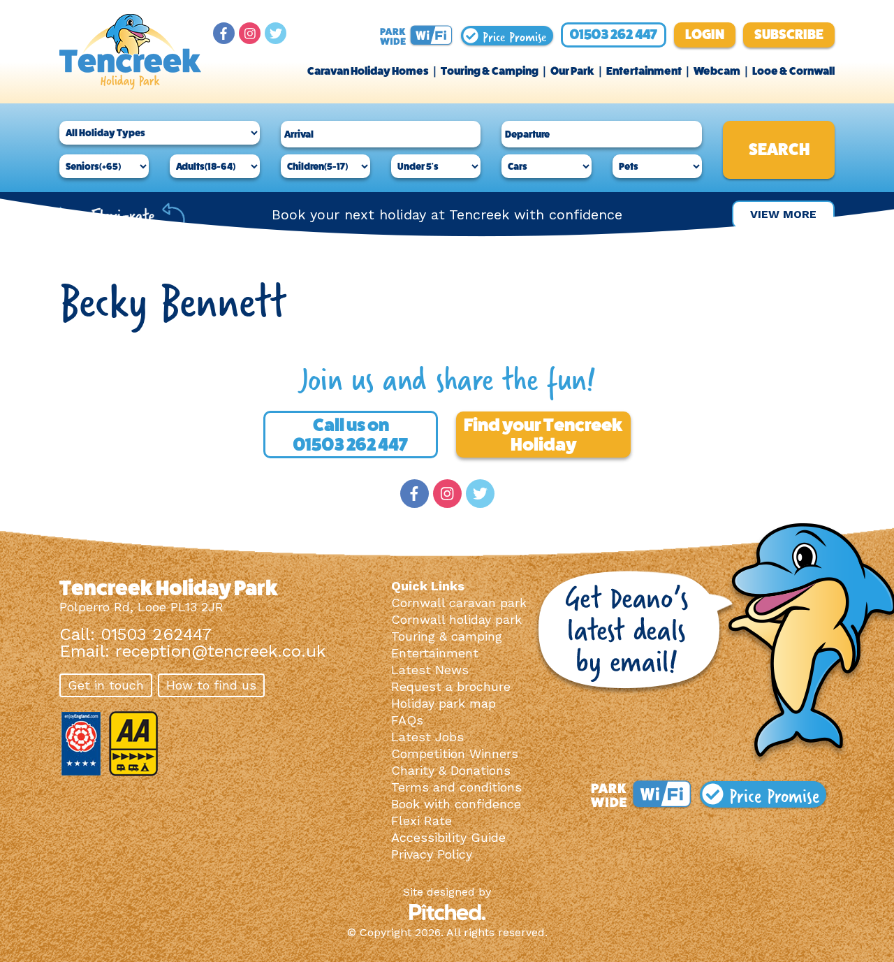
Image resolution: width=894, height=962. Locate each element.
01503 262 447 (613, 35)
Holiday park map (443, 703)
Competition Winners (454, 753)
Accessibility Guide (448, 837)
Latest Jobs (427, 736)
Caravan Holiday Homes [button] (368, 71)
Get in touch (106, 685)
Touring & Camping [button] (489, 71)
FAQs (407, 720)
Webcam (717, 71)
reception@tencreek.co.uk (220, 651)
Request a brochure (451, 686)
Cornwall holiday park (456, 619)
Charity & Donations (451, 770)
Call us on (350, 434)
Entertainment (644, 71)
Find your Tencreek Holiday (543, 434)
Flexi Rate (421, 820)
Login (704, 35)
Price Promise (512, 35)
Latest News (430, 669)
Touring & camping (446, 636)
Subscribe (788, 35)
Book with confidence (456, 803)
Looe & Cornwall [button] (793, 71)
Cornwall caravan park (459, 602)
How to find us (211, 685)
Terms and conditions (456, 787)
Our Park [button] (572, 71)
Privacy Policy (431, 854)
